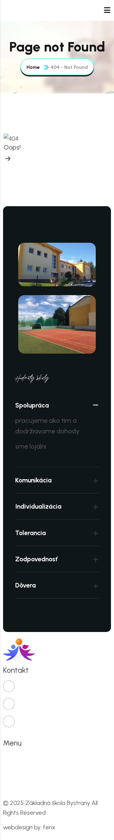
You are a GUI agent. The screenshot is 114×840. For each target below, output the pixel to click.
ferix (49, 827)
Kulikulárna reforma (33, 771)
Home (33, 67)
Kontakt (52, 784)
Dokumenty (84, 771)
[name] (7, 159)
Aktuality (83, 758)
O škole (49, 758)
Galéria (20, 784)
